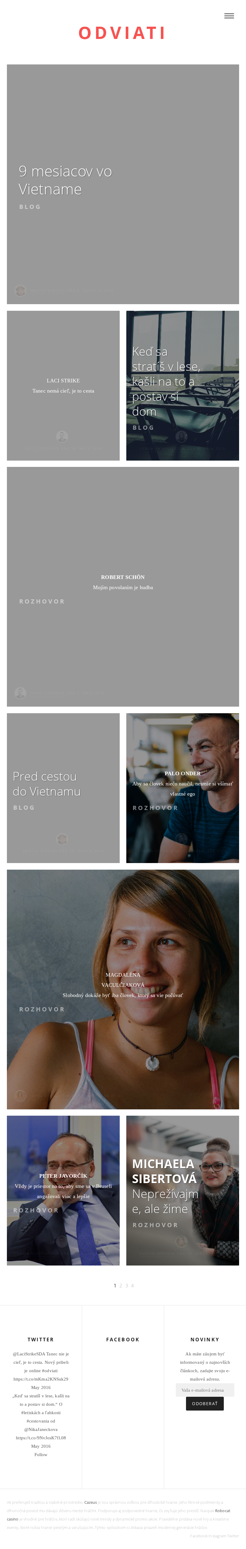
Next (100, 1286)
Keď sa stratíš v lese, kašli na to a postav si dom (166, 381)
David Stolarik (42, 448)
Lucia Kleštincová (38, 1253)
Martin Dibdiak (47, 290)
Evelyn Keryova (156, 851)
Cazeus (90, 1502)
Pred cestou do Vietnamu (47, 784)
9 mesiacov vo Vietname (65, 180)
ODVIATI (123, 32)
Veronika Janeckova (162, 448)
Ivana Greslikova (50, 1095)
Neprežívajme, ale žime (165, 1186)
